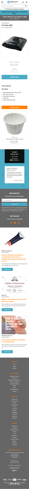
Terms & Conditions (14, 381)
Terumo (14, 431)
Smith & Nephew (14, 429)
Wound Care (14, 399)
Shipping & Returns (14, 376)
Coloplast (14, 428)
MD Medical (14, 426)
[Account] (23, 2)
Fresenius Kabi (14, 439)
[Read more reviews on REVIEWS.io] (14, 160)
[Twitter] (15, 223)
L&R (15, 433)
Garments (14, 408)
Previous (1, 9)
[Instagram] (19, 223)
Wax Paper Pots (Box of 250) (14, 139)
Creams (14, 406)
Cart (14, 364)
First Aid (15, 414)
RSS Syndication (14, 389)
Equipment (14, 416)
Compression (14, 405)
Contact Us (14, 378)
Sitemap (14, 391)
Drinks (14, 403)
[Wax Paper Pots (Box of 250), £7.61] (14, 123)
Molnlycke (14, 435)
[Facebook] (11, 223)
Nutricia (14, 441)
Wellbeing (14, 412)
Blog (14, 387)
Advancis (14, 443)
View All (14, 445)
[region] (14, 175)
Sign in (14, 366)
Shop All (14, 418)
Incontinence (14, 401)
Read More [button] (7, 269)
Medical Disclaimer (14, 383)
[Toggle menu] (2, 2)
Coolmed (14, 437)
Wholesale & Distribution (14, 380)
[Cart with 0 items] (26, 2)
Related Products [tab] (14, 107)
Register (14, 368)
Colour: (14, 62)
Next (28, 9)
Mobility (14, 410)
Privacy (14, 385)
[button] (3, 175)
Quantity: (14, 69)
